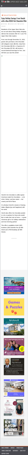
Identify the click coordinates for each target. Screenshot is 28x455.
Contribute (15, 451)
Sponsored (3, 26)
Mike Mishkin (4, 23)
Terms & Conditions (6, 451)
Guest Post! (23, 451)
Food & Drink (21, 23)
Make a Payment (5, 448)
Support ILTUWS (5, 453)
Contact (13, 448)
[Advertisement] (14, 254)
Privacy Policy (20, 448)
